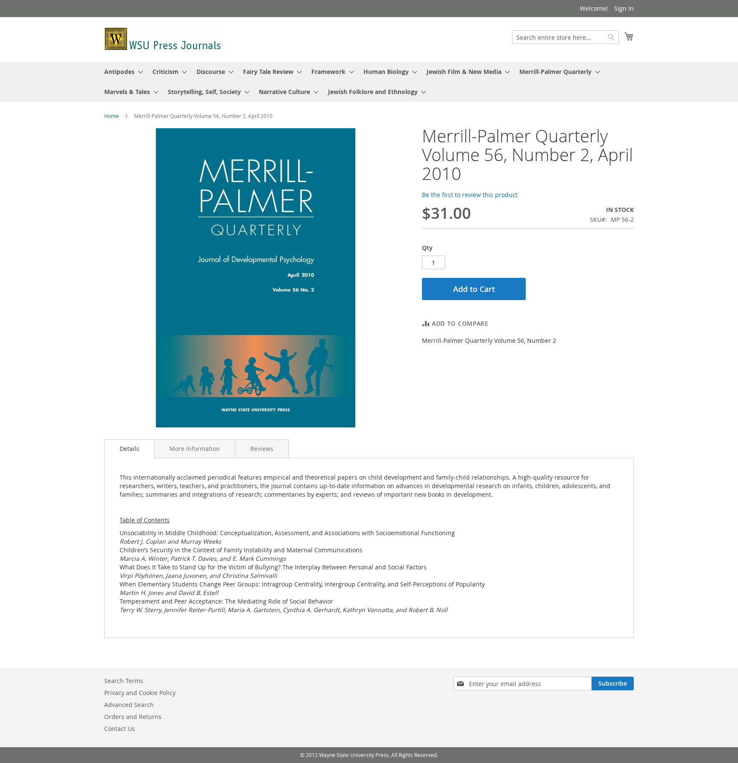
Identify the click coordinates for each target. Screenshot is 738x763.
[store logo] (163, 39)
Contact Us (119, 729)
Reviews (261, 449)
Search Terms (123, 681)
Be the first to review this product (470, 195)
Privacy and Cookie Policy (140, 693)
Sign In (624, 8)
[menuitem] (121, 72)
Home (111, 115)
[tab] (129, 448)
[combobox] (565, 37)
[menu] (369, 82)
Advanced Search (129, 705)
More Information (195, 449)
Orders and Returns (132, 717)
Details (129, 449)
